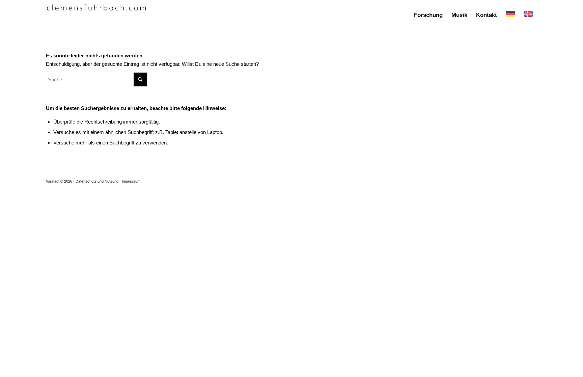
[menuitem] (428, 15)
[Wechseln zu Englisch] (528, 15)
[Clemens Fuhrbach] (96, 15)
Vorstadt (52, 181)
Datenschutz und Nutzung (97, 181)
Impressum (131, 181)
